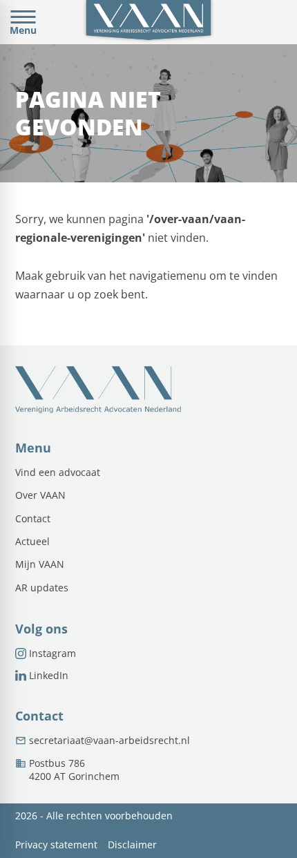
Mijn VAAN (39, 564)
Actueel (32, 541)
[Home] (148, 22)
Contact (32, 519)
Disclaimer (132, 845)
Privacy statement (56, 845)
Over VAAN (40, 495)
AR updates (41, 588)
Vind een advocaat (57, 472)
